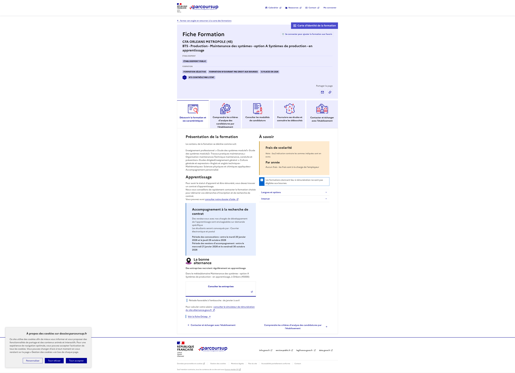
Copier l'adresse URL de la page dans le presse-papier (330, 92)
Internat (265, 198)
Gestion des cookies (218, 363)
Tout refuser (54, 360)
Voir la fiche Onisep (198, 316)
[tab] (193, 114)
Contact (312, 7)
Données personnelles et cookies (189, 363)
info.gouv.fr (264, 350)
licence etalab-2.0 (231, 369)
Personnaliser (32, 360)
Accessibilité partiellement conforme (275, 363)
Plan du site (252, 363)
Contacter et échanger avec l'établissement (213, 325)
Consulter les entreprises (221, 286)
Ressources (293, 7)
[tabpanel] (257, 231)
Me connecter (329, 7)
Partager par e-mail (322, 92)
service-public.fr (283, 350)
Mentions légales (237, 363)
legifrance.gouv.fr (304, 350)
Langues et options (271, 192)
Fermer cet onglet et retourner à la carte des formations (205, 20)
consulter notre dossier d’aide (220, 199)
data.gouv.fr (324, 350)
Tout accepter (76, 360)
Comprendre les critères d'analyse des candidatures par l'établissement (292, 326)
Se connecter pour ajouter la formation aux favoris (308, 34)
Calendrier (273, 7)
